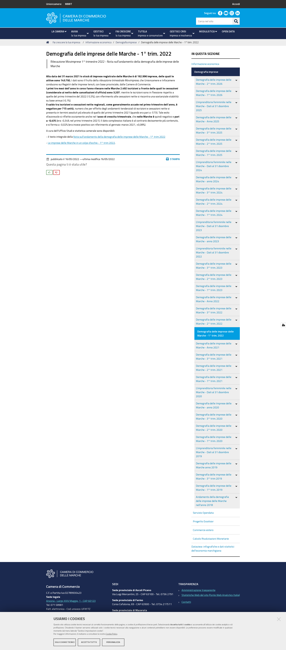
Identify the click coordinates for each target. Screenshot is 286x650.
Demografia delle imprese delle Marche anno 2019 (213, 465)
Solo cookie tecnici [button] (65, 642)
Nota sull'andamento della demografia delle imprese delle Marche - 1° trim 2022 (119, 136)
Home (48, 42)
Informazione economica (98, 42)
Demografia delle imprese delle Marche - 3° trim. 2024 (213, 190)
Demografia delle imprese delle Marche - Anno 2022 (213, 299)
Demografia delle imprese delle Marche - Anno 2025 (213, 119)
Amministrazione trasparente (198, 590)
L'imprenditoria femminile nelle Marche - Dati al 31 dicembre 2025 (213, 106)
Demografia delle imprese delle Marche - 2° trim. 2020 (213, 427)
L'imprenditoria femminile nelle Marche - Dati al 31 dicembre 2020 (213, 392)
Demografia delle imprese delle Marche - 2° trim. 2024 (213, 201)
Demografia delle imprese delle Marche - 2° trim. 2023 (213, 276)
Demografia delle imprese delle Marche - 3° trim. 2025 (213, 130)
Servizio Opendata (203, 512)
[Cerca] (236, 21)
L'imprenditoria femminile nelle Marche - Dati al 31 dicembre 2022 (213, 252)
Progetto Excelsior (203, 521)
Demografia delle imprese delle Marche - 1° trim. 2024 (213, 212)
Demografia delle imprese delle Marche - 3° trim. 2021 (213, 356)
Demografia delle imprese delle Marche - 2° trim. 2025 (213, 141)
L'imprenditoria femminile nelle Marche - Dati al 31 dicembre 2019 (213, 452)
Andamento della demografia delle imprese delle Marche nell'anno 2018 (212, 500)
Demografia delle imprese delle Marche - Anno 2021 (213, 345)
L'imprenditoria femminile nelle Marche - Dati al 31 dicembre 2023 (213, 226)
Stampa (175, 159)
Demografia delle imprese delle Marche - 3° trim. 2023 (213, 265)
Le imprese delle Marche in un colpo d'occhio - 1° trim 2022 (81, 142)
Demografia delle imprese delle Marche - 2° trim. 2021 (213, 367)
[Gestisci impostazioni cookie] (283, 325)
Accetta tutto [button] (89, 642)
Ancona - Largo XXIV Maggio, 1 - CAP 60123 (71, 600)
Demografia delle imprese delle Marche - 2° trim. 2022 (213, 321)
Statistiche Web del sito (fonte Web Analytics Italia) (211, 595)
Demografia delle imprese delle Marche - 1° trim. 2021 (213, 379)
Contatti (186, 601)
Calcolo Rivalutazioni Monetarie (211, 538)
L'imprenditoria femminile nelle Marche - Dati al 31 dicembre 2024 (213, 166)
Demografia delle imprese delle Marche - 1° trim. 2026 (213, 92)
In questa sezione (205, 53)
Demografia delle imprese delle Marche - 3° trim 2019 (213, 476)
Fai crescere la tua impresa (66, 42)
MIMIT (68, 4)
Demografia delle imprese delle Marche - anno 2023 (213, 239)
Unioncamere (54, 4)
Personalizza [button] (113, 642)
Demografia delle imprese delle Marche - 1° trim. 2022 (215, 333)
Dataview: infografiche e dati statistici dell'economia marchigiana (212, 548)
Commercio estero (203, 530)
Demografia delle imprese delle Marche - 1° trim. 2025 (213, 152)
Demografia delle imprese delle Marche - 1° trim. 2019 (213, 487)
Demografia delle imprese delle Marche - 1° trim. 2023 (213, 288)
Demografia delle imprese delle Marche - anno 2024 (213, 179)
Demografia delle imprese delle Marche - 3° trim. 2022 (213, 310)
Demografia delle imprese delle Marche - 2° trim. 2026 (213, 81)
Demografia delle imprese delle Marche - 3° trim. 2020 (213, 416)
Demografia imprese (126, 42)
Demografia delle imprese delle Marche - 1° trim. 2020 (213, 439)
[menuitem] (57, 31)
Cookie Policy (111, 634)
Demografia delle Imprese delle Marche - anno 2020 (213, 405)
